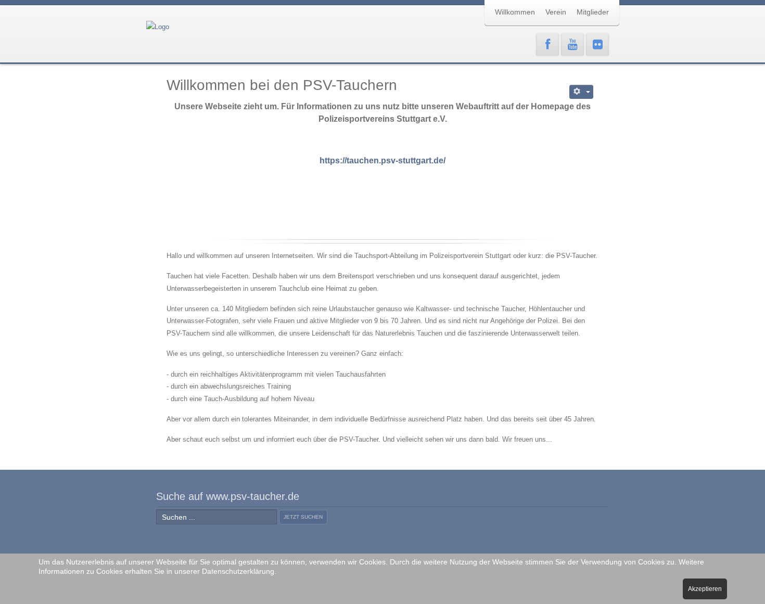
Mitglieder (593, 12)
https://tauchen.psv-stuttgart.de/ (382, 160)
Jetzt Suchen (303, 517)
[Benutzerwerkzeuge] (581, 92)
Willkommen (515, 12)
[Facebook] (547, 45)
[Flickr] (597, 45)
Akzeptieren (705, 589)
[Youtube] (572, 45)
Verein (555, 12)
